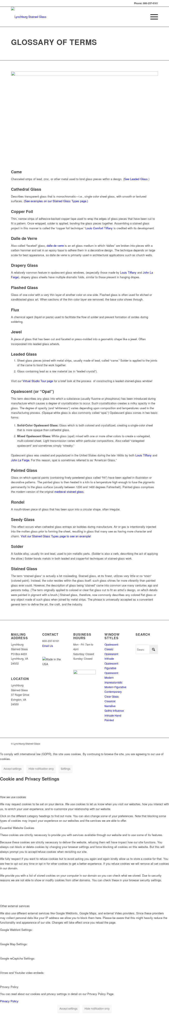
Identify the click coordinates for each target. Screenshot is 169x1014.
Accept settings (13, 768)
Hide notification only (41, 768)
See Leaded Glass (136, 179)
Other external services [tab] (15, 906)
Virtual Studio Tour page (37, 381)
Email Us (47, 646)
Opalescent (111, 644)
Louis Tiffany (128, 272)
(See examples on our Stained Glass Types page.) (56, 201)
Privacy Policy (9, 1001)
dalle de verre (55, 245)
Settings (65, 768)
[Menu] (152, 17)
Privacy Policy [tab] (9, 987)
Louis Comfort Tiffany (99, 228)
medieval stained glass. (69, 491)
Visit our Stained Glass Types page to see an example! (56, 536)
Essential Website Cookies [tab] (17, 828)
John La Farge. (20, 460)
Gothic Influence (114, 710)
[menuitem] (152, 17)
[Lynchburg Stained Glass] (28, 17)
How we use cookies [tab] (13, 797)
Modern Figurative (115, 687)
